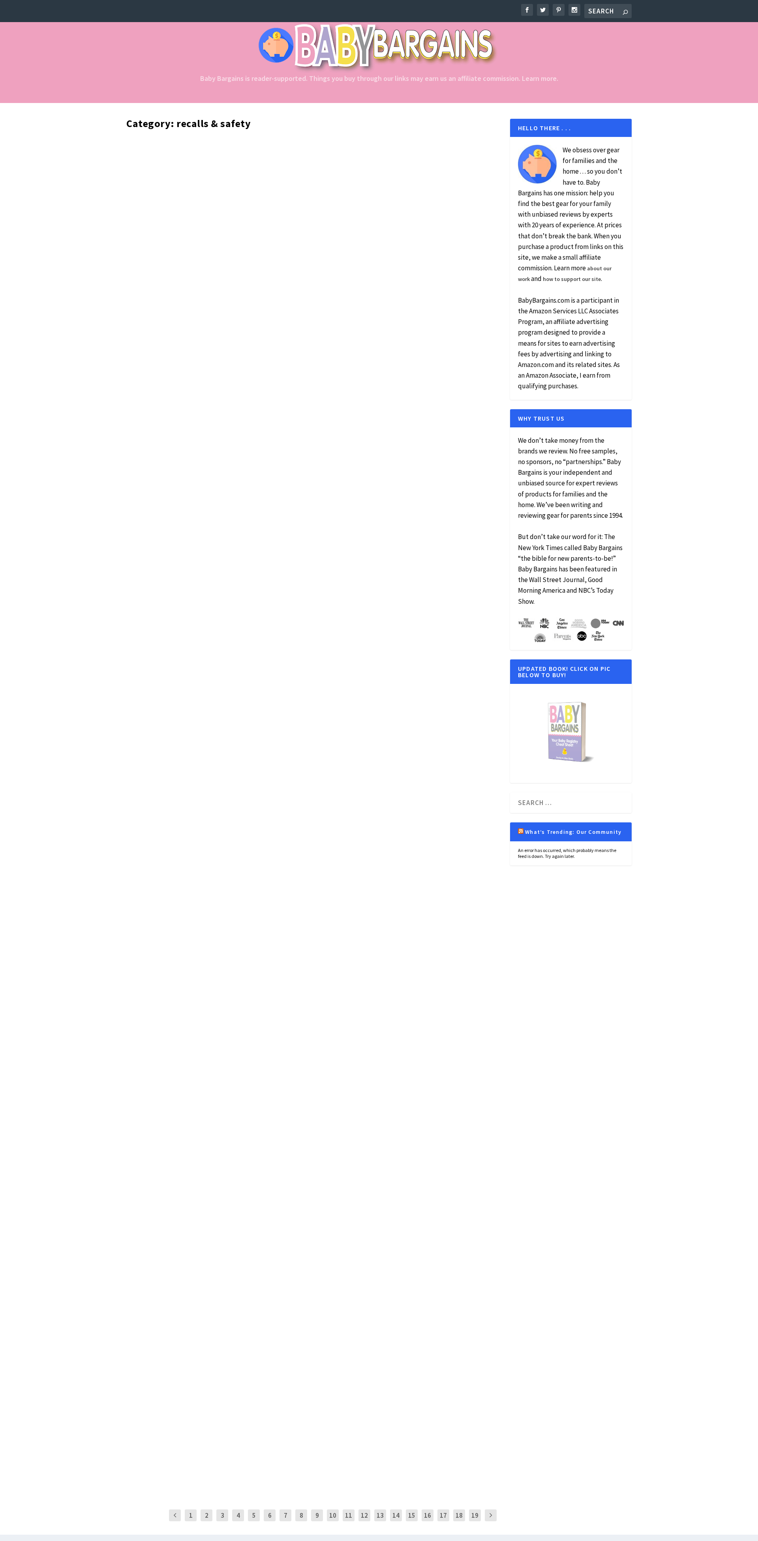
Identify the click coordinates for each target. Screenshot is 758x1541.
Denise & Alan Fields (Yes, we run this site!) (181, 160)
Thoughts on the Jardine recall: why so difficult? (250, 146)
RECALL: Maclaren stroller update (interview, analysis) (264, 276)
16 (427, 1515)
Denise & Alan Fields (160, 1142)
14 (396, 1515)
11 (348, 1515)
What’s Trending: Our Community (573, 831)
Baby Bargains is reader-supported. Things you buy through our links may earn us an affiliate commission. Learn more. (379, 79)
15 (411, 1515)
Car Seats (235, 1466)
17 (443, 1515)
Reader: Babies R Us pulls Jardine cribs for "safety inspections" (285, 1193)
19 (474, 1515)
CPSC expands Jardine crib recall (211, 1322)
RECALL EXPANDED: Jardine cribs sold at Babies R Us (257, 1387)
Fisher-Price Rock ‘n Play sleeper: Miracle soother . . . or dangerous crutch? (312, 1128)
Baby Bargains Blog (202, 1142)
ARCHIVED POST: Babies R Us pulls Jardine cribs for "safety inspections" (306, 405)
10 (332, 1515)
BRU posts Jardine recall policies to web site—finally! (261, 1258)
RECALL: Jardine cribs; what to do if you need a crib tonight (275, 211)
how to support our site (572, 279)
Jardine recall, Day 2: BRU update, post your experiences (269, 340)
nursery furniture (243, 160)
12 (364, 1515)
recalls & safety (277, 160)
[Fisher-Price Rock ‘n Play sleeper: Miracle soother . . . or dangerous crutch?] (312, 820)
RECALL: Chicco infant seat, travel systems (234, 1452)
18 (459, 1515)
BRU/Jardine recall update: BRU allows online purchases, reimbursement (308, 470)
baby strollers (239, 289)
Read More (155, 174)
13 (380, 1515)
